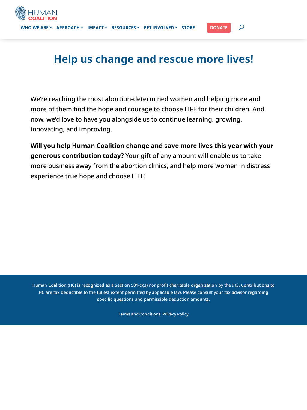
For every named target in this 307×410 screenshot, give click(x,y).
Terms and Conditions (140, 314)
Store (188, 27)
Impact (96, 27)
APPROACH (68, 27)
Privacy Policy (175, 314)
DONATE (219, 27)
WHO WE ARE (35, 27)
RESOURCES (124, 27)
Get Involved (159, 27)
